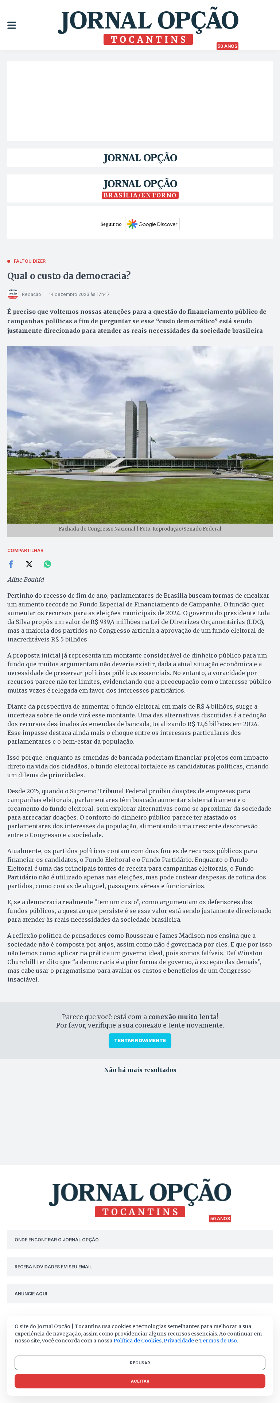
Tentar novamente (140, 1040)
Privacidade (179, 1340)
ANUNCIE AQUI (31, 1293)
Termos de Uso (218, 1340)
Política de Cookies (137, 1340)
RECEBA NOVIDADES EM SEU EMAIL (53, 1266)
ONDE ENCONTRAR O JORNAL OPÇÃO (57, 1239)
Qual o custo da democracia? (69, 276)
